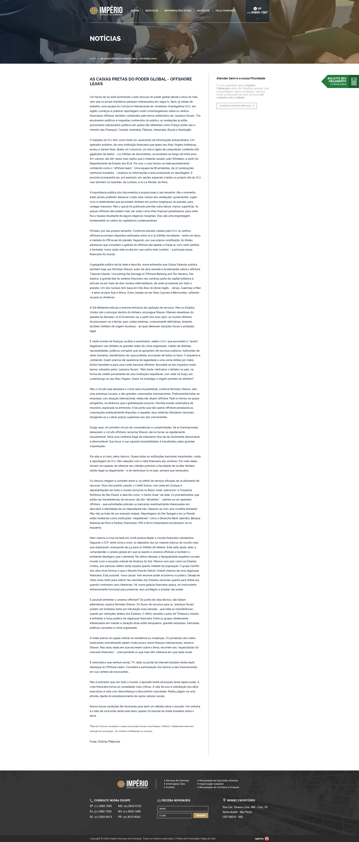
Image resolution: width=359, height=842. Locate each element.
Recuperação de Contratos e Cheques (219, 787)
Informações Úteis (177, 10)
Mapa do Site (208, 838)
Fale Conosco (225, 10)
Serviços (151, 10)
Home (93, 59)
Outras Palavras (109, 741)
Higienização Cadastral (211, 784)
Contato (170, 787)
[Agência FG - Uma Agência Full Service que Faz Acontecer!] (259, 838)
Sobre (135, 10)
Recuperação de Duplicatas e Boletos (218, 780)
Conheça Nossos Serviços (235, 105)
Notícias (203, 10)
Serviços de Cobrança (177, 780)
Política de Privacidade (188, 838)
